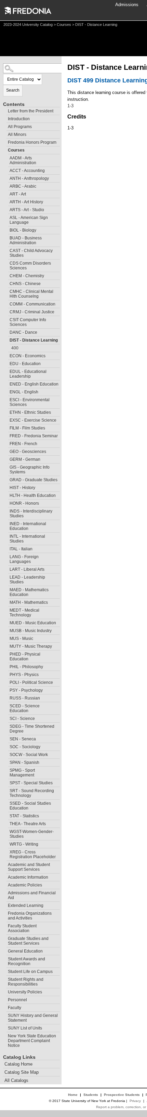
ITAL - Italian (21, 549)
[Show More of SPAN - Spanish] (6, 761)
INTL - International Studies (27, 539)
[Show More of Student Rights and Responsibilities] (4, 978)
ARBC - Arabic (23, 186)
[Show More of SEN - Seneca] (6, 738)
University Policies (25, 992)
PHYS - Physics (24, 674)
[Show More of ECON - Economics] (6, 355)
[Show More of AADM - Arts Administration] (6, 157)
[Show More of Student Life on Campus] (4, 970)
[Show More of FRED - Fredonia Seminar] (6, 435)
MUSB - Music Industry (31, 630)
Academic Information (28, 877)
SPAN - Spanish (24, 762)
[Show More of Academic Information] (4, 876)
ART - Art (18, 194)
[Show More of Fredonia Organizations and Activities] (4, 912)
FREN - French (23, 443)
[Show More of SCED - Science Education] (6, 705)
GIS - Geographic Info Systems (30, 469)
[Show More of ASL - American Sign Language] (6, 216)
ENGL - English (24, 392)
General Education (25, 951)
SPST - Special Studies (31, 783)
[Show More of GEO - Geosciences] (6, 450)
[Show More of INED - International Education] (6, 522)
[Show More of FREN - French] (6, 442)
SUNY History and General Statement (33, 1018)
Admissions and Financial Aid (32, 895)
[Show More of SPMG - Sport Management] (6, 769)
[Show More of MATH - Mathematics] (6, 601)
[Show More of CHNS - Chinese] (6, 282)
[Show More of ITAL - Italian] (6, 548)
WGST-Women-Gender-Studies (32, 834)
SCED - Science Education (25, 708)
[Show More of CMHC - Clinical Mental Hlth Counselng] (6, 290)
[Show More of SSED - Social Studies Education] (6, 802)
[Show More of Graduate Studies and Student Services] (4, 937)
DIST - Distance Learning (34, 340)
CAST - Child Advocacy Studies (31, 253)
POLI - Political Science (31, 682)
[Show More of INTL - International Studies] (6, 535)
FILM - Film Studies (27, 428)
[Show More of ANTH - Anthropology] (6, 177)
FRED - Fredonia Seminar (34, 436)
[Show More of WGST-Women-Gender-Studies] (6, 830)
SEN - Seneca (23, 739)
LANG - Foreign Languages (24, 559)
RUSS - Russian (25, 698)
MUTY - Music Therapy (31, 646)
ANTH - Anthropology (29, 178)
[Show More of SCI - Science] (6, 717)
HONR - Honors (24, 503)
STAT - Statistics (24, 816)
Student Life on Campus (30, 971)
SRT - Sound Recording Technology (32, 793)
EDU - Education (25, 363)
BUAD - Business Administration (26, 240)
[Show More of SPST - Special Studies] (6, 782)
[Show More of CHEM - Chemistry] (6, 275)
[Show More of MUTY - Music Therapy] (6, 645)
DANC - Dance (23, 332)
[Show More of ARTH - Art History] (6, 201)
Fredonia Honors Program (32, 142)
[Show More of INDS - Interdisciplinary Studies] (6, 510)
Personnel (17, 999)
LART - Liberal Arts (27, 569)
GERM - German (25, 459)
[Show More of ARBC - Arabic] (6, 185)
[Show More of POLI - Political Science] (6, 681)
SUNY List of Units (25, 1028)
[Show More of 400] (8, 347)
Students (90, 1095)
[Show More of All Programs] (4, 125)
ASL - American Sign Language (29, 220)
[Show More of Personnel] (4, 999)
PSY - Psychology (26, 690)
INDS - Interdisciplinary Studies (31, 513)
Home (73, 1095)
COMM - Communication (32, 304)
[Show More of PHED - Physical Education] (6, 653)
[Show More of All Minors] (4, 133)
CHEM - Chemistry (27, 275)
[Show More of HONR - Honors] (6, 502)
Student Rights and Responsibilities (25, 982)
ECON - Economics (27, 355)
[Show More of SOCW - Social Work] (6, 753)
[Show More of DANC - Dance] (6, 331)
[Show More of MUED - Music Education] (6, 622)
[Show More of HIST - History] (6, 486)
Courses (64, 24)
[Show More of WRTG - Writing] (6, 843)
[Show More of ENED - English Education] (6, 383)
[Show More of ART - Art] (6, 193)
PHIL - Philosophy (26, 666)
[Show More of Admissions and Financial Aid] (4, 892)
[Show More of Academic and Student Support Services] (4, 863)
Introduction (19, 118)
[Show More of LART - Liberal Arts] (6, 568)
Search (12, 90)
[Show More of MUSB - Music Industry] (6, 629)
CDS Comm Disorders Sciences (30, 265)
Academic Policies (25, 885)
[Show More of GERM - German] (6, 458)
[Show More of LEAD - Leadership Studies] (6, 576)
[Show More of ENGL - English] (6, 391)
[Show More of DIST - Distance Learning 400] (6, 339)
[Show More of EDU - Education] (6, 362)
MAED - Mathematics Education (29, 592)
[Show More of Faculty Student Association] (4, 925)
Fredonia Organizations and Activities (30, 916)
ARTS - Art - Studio (27, 209)
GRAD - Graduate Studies (33, 479)
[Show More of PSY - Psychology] (6, 689)
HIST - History (22, 487)
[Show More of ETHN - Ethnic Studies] (6, 411)
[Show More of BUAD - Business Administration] (6, 237)
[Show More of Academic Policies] (4, 884)
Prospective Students (122, 1095)
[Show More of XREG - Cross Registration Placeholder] (6, 851)
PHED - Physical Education (25, 656)
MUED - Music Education (33, 622)
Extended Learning (25, 905)
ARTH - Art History (26, 202)
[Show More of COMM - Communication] (6, 303)
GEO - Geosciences (28, 451)
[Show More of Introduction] (4, 118)
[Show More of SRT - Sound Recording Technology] (6, 789)
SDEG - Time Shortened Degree (32, 729)
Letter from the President (30, 111)
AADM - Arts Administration (23, 160)
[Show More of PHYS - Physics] (6, 673)
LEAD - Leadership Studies (27, 579)
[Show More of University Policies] (4, 991)
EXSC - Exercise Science (33, 420)
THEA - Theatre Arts (28, 823)
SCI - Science (22, 718)
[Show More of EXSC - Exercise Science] (6, 419)
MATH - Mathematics (29, 602)
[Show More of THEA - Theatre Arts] (6, 822)
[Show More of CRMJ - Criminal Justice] (6, 311)
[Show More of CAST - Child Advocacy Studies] (6, 249)
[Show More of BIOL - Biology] (6, 229)
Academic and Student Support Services (29, 867)
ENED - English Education (34, 384)
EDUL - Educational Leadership (28, 374)
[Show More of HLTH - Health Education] (6, 494)
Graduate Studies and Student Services (28, 941)
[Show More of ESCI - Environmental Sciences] (6, 398)
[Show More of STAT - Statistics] (6, 815)
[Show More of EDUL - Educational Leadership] (6, 370)
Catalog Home (18, 1064)
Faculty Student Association (22, 928)
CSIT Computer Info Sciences (28, 322)
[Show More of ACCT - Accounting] (6, 169)
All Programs (20, 126)
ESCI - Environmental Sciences (30, 402)
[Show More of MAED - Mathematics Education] (6, 589)
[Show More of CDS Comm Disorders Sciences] (6, 262)
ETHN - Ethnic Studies (30, 412)
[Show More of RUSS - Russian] (6, 697)
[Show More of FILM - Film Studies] (6, 427)
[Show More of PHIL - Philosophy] (6, 665)
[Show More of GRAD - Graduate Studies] (6, 479)
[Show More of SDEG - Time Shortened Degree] (6, 725)
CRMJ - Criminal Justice (32, 312)
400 (14, 348)
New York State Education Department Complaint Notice (32, 1041)
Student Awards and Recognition (26, 961)
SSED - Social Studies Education (30, 806)
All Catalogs (16, 1080)
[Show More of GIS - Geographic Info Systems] (6, 466)
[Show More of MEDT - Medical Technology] (6, 609)
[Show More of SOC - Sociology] (6, 746)
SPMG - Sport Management (22, 772)
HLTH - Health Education (33, 495)
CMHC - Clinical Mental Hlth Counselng (31, 294)
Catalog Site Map (21, 1072)
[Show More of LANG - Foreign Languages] (6, 555)
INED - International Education (28, 526)
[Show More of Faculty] (4, 1006)
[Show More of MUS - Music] (6, 637)
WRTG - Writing (24, 844)
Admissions (126, 4)
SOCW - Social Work (29, 754)
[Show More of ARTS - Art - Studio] (6, 208)
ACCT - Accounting (27, 170)
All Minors (17, 134)
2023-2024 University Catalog (28, 24)
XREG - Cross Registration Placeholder (33, 854)
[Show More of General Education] (4, 950)
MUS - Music (21, 638)
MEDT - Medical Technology (24, 612)
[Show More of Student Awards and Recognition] (4, 958)
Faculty (14, 1007)
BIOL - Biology (23, 230)
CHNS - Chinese (25, 283)
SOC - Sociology (25, 746)
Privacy (135, 1101)
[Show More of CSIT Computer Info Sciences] (6, 318)
